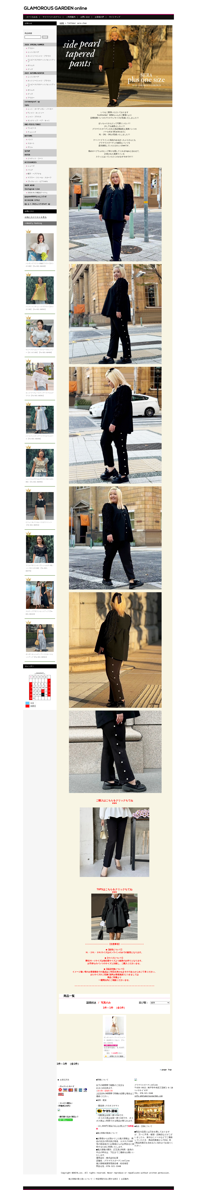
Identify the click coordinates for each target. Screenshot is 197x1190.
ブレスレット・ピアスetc (38, 181)
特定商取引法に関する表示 (107, 1179)
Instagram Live (32, 189)
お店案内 (125, 1179)
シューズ (31, 166)
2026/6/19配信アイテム (38, 193)
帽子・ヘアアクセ (34, 174)
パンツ (30, 140)
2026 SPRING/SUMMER (34, 45)
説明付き (91, 1002)
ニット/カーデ (33, 52)
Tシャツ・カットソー (36, 113)
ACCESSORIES (30, 162)
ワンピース (32, 128)
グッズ (30, 69)
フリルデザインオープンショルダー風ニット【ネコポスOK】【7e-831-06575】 (39, 568)
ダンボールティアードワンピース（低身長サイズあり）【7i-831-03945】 (114, 1040)
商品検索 (28, 33)
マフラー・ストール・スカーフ (39, 178)
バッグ (30, 170)
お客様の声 (99, 17)
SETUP (27, 151)
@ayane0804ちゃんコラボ (35, 197)
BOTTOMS (28, 136)
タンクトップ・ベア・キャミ (39, 121)
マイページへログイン (52, 17)
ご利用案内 (70, 17)
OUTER (27, 155)
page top (167, 1069)
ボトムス (31, 65)
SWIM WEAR (29, 185)
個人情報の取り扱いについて (80, 1179)
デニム (30, 147)
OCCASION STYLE (32, 200)
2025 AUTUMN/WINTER (34, 73)
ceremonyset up (32, 102)
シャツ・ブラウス (34, 117)
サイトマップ (114, 17)
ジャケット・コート (35, 158)
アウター (31, 48)
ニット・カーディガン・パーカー (40, 109)
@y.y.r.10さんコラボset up (37, 204)
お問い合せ (85, 17)
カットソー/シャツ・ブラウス (39, 56)
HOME (62, 23)
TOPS (27, 105)
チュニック (32, 132)
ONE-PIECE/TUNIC (33, 124)
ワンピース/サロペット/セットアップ (41, 61)
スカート (31, 143)
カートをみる (32, 17)
